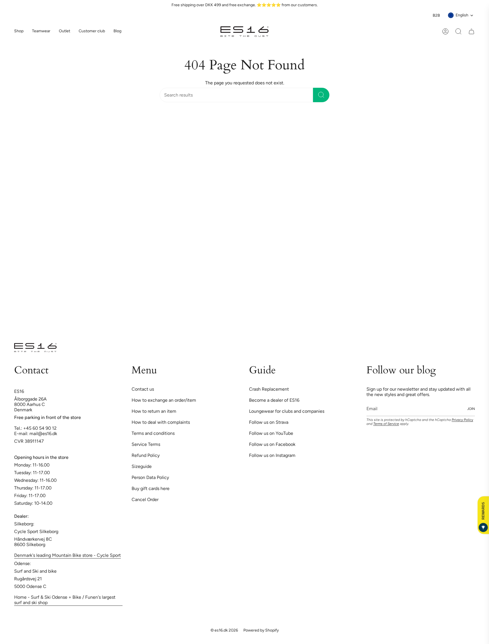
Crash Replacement (269, 242)
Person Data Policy (150, 331)
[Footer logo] (35, 201)
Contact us (143, 242)
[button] (41, 31)
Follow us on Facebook (272, 298)
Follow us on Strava (268, 276)
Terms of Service (386, 277)
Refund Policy (146, 309)
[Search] (321, 95)
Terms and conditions (153, 287)
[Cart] (471, 31)
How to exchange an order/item (164, 253)
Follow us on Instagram (272, 309)
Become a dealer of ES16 (274, 253)
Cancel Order (145, 353)
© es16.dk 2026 (224, 484)
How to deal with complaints (161, 276)
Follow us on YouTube (271, 287)
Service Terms (146, 298)
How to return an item (154, 265)
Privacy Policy (462, 273)
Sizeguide (142, 320)
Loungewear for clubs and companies (286, 265)
